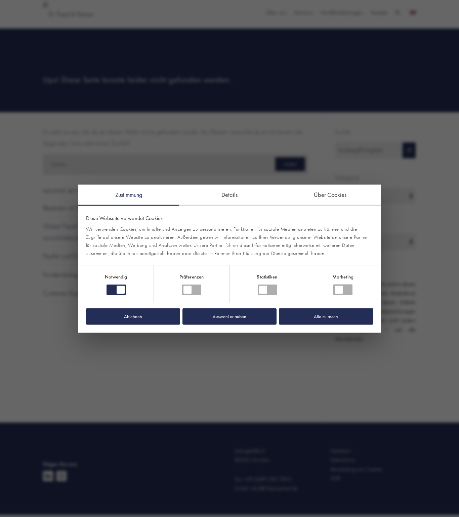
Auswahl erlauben (229, 316)
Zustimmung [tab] (128, 194)
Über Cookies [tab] (330, 194)
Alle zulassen (326, 316)
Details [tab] (229, 194)
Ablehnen (133, 316)
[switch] (191, 289)
